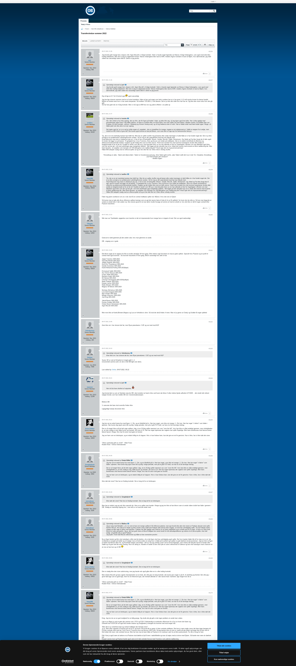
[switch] (120, 661)
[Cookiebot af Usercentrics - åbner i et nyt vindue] (68, 661)
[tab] (85, 40)
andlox (89, 123)
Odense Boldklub (110, 29)
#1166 (211, 456)
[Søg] (214, 10)
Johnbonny (89, 330)
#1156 (211, 51)
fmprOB (90, 89)
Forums (84, 21)
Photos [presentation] (106, 41)
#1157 (211, 80)
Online (89, 357)
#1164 (211, 378)
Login (212, 1)
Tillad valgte (224, 653)
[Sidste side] (205, 45)
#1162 (211, 322)
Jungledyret (89, 465)
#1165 (211, 420)
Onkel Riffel (89, 429)
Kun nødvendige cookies (224, 659)
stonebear (90, 501)
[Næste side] (200, 45)
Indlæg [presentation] (85, 41)
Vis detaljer (172, 661)
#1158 (211, 114)
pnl (89, 60)
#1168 (211, 519)
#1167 (211, 492)
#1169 (211, 558)
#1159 (211, 169)
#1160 (211, 215)
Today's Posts (85, 24)
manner (90, 387)
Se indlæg (125, 84)
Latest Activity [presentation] (95, 41)
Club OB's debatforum (97, 29)
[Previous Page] (198, 45)
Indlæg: (88, 70)
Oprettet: (86, 68)
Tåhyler (90, 224)
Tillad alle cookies (224, 646)
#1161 (211, 250)
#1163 (211, 348)
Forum (87, 29)
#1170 (211, 593)
